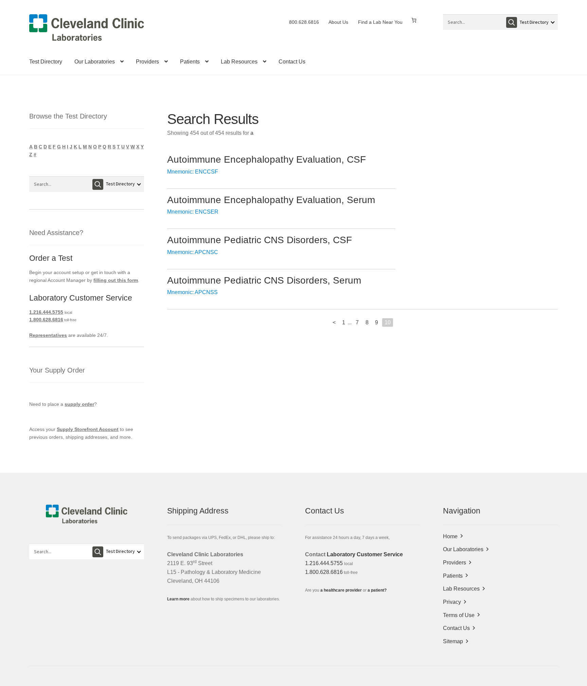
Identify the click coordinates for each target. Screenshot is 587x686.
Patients (190, 62)
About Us (338, 22)
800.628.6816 (304, 22)
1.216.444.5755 (46, 312)
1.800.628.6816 (46, 319)
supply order (79, 404)
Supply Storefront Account (88, 429)
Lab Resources (239, 62)
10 (388, 322)
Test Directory (45, 62)
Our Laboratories (94, 62)
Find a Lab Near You (380, 22)
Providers (147, 62)
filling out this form (115, 280)
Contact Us (292, 62)
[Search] (511, 22)
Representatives (48, 335)
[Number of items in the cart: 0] (414, 20)
